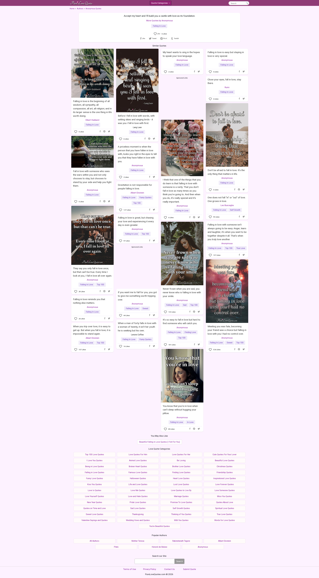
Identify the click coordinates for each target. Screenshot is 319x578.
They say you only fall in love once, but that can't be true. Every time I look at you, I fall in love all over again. (92, 272)
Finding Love (190, 332)
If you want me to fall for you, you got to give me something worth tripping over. (137, 296)
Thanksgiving (138, 514)
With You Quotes (181, 520)
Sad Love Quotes (137, 508)
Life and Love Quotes (137, 484)
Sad (184, 305)
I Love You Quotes (94, 460)
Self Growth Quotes (181, 508)
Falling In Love (159, 26)
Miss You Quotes (224, 496)
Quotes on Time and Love (94, 508)
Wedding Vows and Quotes (138, 520)
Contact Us (169, 569)
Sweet (229, 342)
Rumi (227, 87)
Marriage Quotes (181, 496)
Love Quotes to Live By (181, 490)
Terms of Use (129, 569)
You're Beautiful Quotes (159, 526)
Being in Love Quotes (94, 466)
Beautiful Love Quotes (224, 460)
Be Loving (181, 460)
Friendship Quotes (225, 472)
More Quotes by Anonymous (159, 20)
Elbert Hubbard (92, 120)
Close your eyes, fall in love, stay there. (224, 81)
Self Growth (235, 210)
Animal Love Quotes (138, 460)
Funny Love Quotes (94, 478)
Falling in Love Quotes (94, 472)
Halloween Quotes (138, 478)
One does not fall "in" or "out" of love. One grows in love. (226, 199)
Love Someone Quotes (225, 490)
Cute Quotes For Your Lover (225, 454)
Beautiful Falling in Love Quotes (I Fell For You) (159, 442)
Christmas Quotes (224, 466)
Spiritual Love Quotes (224, 508)
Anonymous (182, 60)
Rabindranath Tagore (181, 541)
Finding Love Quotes (181, 472)
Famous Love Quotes (137, 472)
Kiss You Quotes (94, 484)
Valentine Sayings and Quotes (94, 520)
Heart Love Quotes (181, 478)
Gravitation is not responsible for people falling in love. (135, 186)
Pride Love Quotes (138, 502)
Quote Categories (160, 3)
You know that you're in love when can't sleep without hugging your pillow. (180, 410)
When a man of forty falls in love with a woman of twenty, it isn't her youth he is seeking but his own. (137, 327)
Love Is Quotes (94, 490)
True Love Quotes (224, 514)
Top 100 (137, 203)
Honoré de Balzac (159, 547)
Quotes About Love (224, 502)
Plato (116, 547)
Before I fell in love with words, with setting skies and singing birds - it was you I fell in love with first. (136, 119)
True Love (240, 248)
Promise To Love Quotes (181, 502)
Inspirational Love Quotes (224, 478)
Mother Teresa (137, 541)
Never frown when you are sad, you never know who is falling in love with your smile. (182, 292)
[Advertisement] (181, 98)
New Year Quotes (94, 502)
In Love (190, 422)
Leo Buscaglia (227, 205)
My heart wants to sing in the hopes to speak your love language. (181, 54)
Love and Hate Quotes (138, 496)
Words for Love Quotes (224, 520)
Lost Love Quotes (181, 484)
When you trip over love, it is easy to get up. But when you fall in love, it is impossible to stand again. (91, 330)
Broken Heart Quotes (138, 466)
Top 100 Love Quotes (94, 454)
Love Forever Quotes (224, 484)
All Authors (94, 541)
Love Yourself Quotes (94, 496)
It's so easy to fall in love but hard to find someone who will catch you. (181, 321)
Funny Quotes (145, 197)
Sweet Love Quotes (94, 514)
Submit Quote (189, 569)
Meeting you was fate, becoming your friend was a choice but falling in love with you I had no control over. (227, 330)
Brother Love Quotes (181, 466)
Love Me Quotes (138, 490)
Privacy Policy (149, 569)
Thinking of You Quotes (181, 514)
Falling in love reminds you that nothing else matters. (89, 301)
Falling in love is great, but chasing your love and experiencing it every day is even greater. (136, 221)
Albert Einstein (137, 192)
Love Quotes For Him (138, 454)
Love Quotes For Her (181, 454)
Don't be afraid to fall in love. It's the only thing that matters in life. (226, 172)
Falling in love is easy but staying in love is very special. (226, 54)
